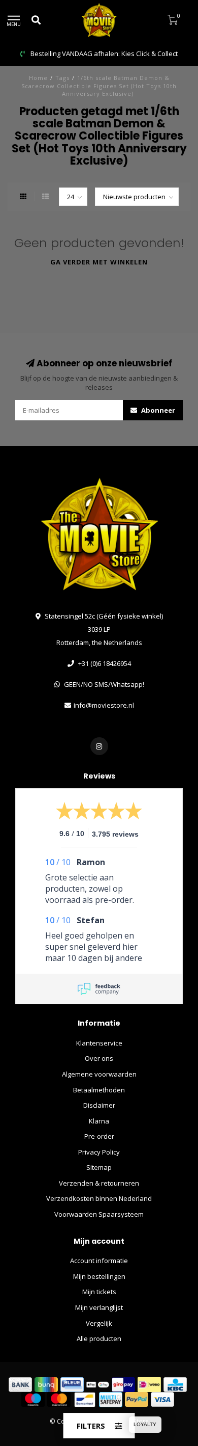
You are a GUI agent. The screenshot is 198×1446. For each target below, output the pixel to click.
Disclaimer (99, 1105)
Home (38, 78)
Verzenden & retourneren (99, 1183)
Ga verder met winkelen (99, 261)
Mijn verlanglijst (99, 1307)
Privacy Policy (99, 1152)
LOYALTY (145, 1424)
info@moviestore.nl (104, 705)
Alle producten (99, 1338)
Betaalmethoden (99, 1089)
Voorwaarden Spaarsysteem (99, 1214)
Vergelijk (99, 1323)
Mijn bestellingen (99, 1276)
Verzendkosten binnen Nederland (99, 1198)
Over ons (99, 1058)
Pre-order (99, 1136)
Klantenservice (99, 1043)
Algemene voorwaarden (99, 1074)
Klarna (99, 1121)
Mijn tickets (99, 1291)
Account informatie (99, 1260)
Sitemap (99, 1167)
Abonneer (157, 410)
